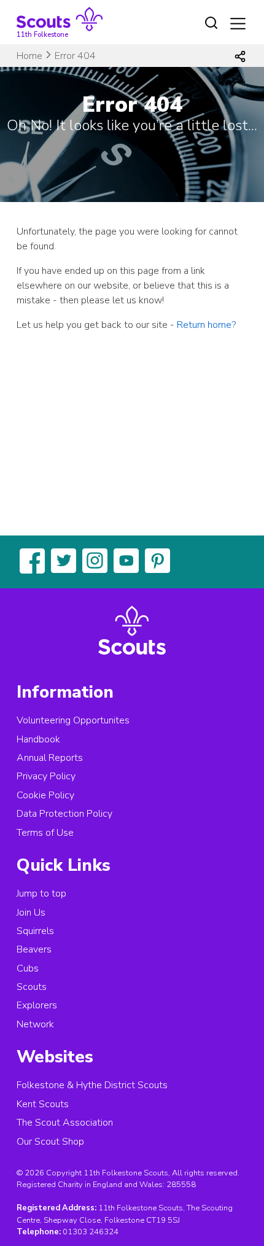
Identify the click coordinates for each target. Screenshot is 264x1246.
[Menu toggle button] (237, 23)
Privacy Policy (46, 776)
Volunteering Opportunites (73, 720)
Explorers (37, 1005)
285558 (181, 1184)
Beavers (34, 949)
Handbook (38, 739)
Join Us (31, 912)
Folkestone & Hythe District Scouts (92, 1085)
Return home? (206, 325)
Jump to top (41, 893)
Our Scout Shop (50, 1141)
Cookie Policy (45, 795)
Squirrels (35, 931)
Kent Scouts (43, 1104)
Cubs (28, 968)
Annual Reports (50, 758)
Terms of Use (45, 832)
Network (35, 1024)
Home (29, 56)
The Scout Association (65, 1122)
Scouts (32, 987)
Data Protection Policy (64, 813)
